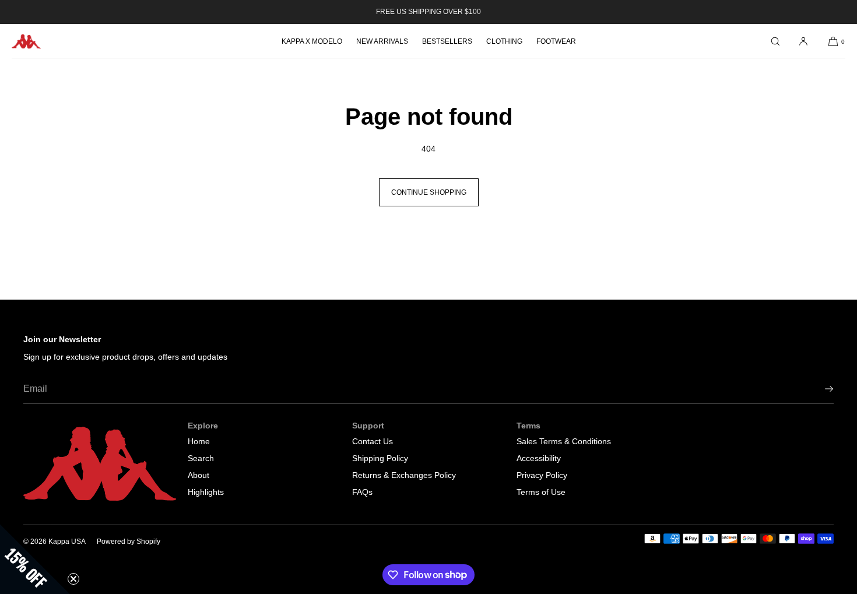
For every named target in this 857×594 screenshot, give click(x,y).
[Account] (803, 41)
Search (201, 458)
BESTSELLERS (447, 41)
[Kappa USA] (26, 41)
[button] (775, 41)
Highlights (206, 492)
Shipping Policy (380, 458)
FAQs (362, 492)
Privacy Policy (542, 475)
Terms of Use (541, 492)
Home (199, 441)
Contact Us (372, 441)
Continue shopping (428, 192)
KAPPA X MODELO (312, 41)
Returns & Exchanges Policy (404, 475)
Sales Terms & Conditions (564, 441)
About (198, 475)
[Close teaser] (73, 579)
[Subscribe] (819, 389)
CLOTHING (504, 41)
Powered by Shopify (128, 541)
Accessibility (539, 458)
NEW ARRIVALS (382, 41)
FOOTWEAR (556, 41)
